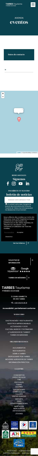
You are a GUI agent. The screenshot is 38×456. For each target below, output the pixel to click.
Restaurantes (19, 351)
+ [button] (3, 93)
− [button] (3, 96)
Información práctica (19, 362)
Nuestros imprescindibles (19, 323)
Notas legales (12, 451)
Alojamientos (19, 348)
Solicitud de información (14, 261)
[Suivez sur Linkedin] (27, 184)
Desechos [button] (8, 237)
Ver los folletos (19, 243)
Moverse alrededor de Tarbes (19, 359)
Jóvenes (19, 413)
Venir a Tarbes (19, 353)
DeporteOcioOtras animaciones (19, 401)
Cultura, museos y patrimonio (19, 329)
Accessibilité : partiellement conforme (19, 308)
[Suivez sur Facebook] (7, 184)
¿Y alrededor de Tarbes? (19, 332)
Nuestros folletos (28, 453)
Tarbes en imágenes (17, 278)
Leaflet (19, 152)
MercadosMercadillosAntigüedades (19, 408)
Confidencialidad (25, 451)
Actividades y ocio (19, 326)
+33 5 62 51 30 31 (20, 303)
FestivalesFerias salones (19, 384)
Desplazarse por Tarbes (19, 356)
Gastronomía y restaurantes (19, 320)
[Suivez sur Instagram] (14, 184)
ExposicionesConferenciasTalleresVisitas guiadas (19, 392)
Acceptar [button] (20, 232)
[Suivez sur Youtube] (20, 184)
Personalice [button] (9, 232)
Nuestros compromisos (11, 453)
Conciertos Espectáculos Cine (19, 377)
